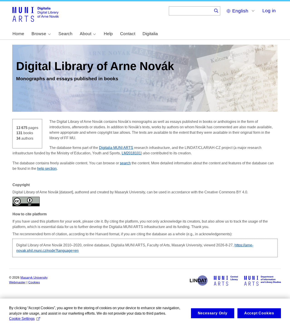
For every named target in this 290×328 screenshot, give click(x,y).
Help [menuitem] (108, 34)
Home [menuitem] (18, 34)
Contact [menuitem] (127, 34)
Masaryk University (34, 277)
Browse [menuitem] (38, 34)
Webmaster (17, 282)
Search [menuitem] (65, 34)
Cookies (34, 282)
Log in (269, 10)
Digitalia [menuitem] (150, 34)
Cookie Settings (22, 319)
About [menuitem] (85, 34)
